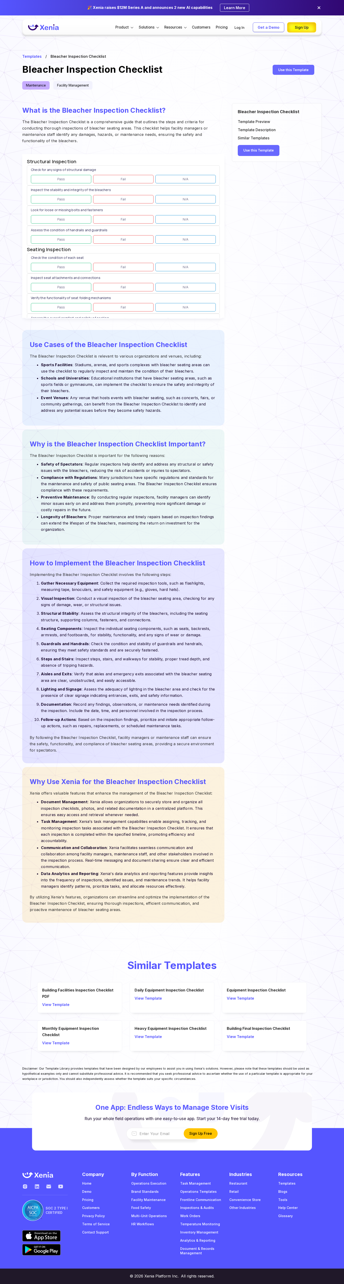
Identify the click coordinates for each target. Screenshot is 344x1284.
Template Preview (254, 121)
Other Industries (242, 1208)
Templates (32, 56)
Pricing (222, 27)
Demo (86, 1192)
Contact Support (95, 1232)
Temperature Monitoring (200, 1224)
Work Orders (190, 1216)
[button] (124, 27)
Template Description (257, 129)
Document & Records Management (197, 1251)
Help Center (288, 1208)
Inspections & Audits (197, 1208)
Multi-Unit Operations (149, 1216)
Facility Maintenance (148, 1200)
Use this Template (293, 70)
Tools (282, 1200)
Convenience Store (245, 1200)
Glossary (285, 1216)
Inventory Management (199, 1232)
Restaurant (238, 1183)
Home (86, 1183)
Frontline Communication (200, 1200)
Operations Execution (148, 1183)
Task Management (195, 1183)
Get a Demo (268, 27)
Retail (234, 1192)
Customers (201, 27)
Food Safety (141, 1208)
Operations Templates (198, 1192)
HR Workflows (142, 1224)
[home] (43, 27)
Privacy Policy (93, 1216)
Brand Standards (145, 1192)
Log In (239, 27)
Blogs (282, 1192)
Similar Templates (253, 138)
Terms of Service (96, 1224)
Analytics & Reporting (197, 1240)
